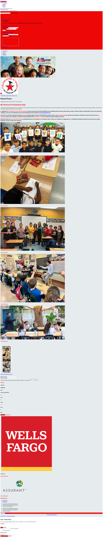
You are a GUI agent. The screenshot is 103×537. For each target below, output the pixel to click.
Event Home (5, 3)
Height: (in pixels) (3, 378)
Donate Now (3, 414)
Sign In (10, 35)
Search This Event (14, 10)
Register (4, 5)
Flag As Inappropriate (11, 516)
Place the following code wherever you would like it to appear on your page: (14, 380)
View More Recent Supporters (7, 506)
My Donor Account (10, 26)
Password (4, 29)
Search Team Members (14, 528)
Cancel (5, 527)
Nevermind (2, 523)
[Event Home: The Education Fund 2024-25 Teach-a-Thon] (10, 93)
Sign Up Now (5, 25)
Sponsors (4, 6)
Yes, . (2, 527)
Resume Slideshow (4, 154)
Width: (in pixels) (3, 376)
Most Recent (5, 500)
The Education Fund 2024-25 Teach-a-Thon (8, 95)
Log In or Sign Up (3, 1)
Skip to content (3, 0)
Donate (4, 4)
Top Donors (5, 501)
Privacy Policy (3, 516)
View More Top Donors (6, 511)
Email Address (5, 27)
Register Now (7, 414)
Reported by (2, 534)
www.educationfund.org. (45, 112)
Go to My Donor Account (4, 9)
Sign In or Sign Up (6, 19)
